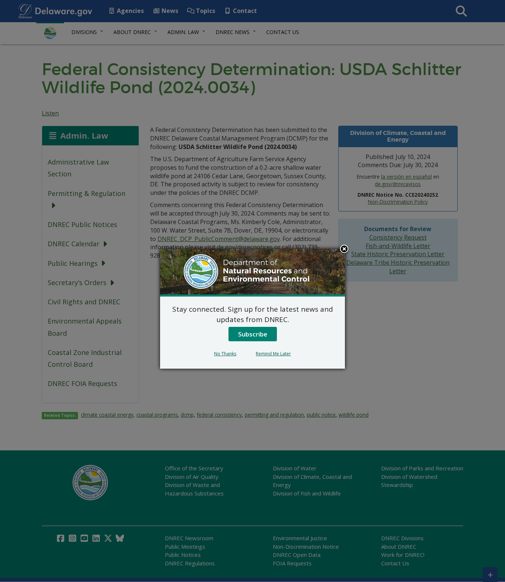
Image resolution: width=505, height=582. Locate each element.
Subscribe (252, 334)
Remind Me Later (273, 354)
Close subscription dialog (344, 249)
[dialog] (252, 309)
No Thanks (225, 354)
